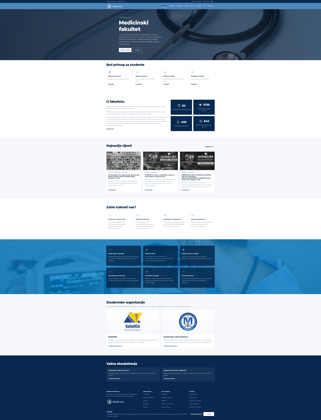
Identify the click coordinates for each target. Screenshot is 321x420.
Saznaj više (110, 129)
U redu (209, 414)
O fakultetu (146, 394)
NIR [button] (192, 6)
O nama (137, 50)
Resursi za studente (196, 1)
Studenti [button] (198, 6)
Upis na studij (125, 50)
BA (212, 1)
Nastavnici (146, 404)
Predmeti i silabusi (167, 397)
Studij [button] (187, 6)
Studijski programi (148, 397)
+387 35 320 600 (121, 1)
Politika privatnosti (196, 414)
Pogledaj (111, 84)
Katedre (145, 400)
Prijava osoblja (206, 1)
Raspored (164, 394)
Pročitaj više (112, 190)
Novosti (172, 6)
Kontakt (211, 6)
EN (214, 1)
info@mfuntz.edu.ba (111, 1)
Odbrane (164, 400)
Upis (204, 6)
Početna (164, 6)
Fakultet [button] (180, 6)
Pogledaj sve (209, 146)
